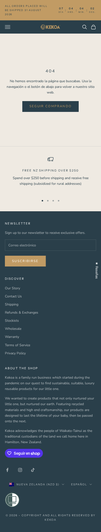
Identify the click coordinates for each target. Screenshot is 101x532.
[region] (50, 174)
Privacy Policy (15, 353)
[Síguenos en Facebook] (7, 469)
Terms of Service (17, 345)
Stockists (12, 320)
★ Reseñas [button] (96, 270)
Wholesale (13, 328)
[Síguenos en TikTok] (32, 469)
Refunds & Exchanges (21, 312)
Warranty (12, 336)
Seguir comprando (50, 106)
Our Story (12, 288)
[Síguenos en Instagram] (20, 469)
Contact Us (13, 296)
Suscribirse (25, 261)
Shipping (11, 304)
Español (79, 484)
